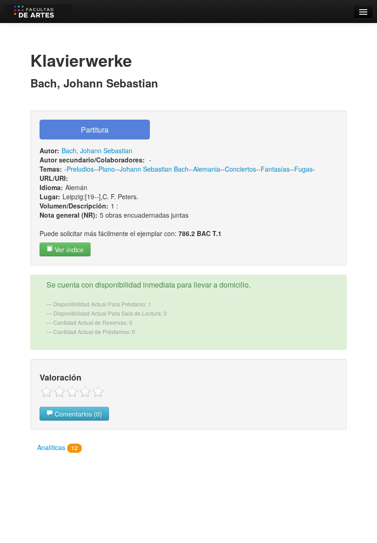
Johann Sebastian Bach (154, 168)
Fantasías (275, 168)
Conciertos (240, 168)
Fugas (303, 168)
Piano (106, 168)
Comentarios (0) (77, 413)
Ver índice (68, 249)
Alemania (206, 168)
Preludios (80, 168)
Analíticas (57, 447)
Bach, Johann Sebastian (97, 150)
